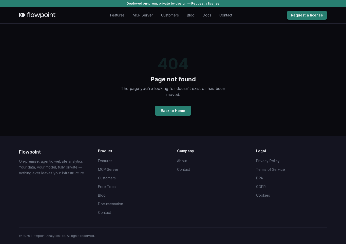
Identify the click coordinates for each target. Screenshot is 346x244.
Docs (207, 15)
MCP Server (143, 15)
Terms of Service (270, 169)
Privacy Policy (268, 161)
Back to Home (173, 110)
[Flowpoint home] (37, 15)
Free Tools (107, 186)
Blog (191, 15)
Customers (170, 15)
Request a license (205, 3)
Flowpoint (30, 152)
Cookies (263, 195)
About (182, 161)
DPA (259, 178)
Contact (225, 15)
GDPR (261, 186)
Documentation (110, 204)
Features (117, 15)
